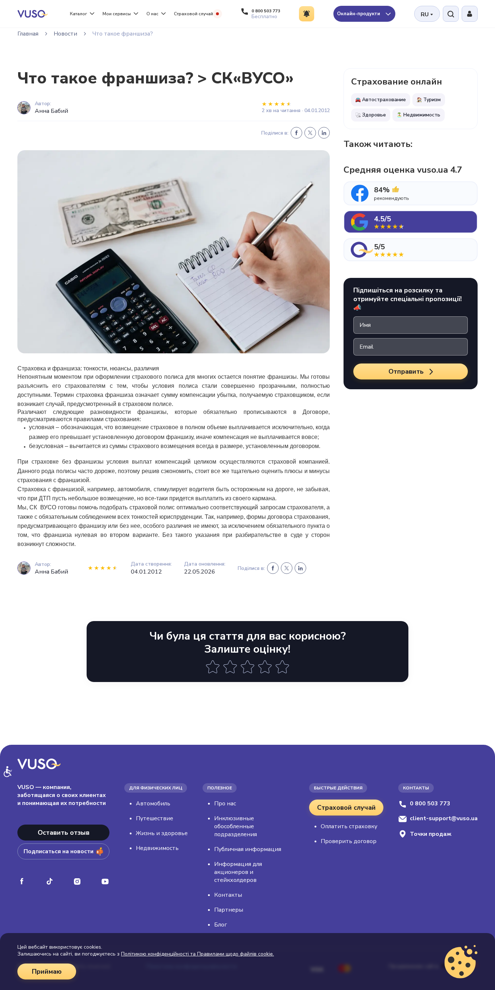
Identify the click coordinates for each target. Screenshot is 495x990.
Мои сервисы (117, 14)
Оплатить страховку (349, 826)
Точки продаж (431, 834)
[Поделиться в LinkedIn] (324, 133)
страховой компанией (298, 462)
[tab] (411, 193)
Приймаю (47, 971)
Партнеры (228, 910)
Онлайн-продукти (359, 14)
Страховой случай (193, 14)
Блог (220, 925)
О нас (152, 14)
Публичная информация (247, 849)
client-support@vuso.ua (444, 818)
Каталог (78, 14)
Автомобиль (153, 804)
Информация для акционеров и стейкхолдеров (238, 872)
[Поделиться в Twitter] (310, 133)
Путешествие (154, 818)
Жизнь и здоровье (162, 833)
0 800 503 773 (430, 804)
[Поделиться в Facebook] (296, 133)
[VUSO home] (32, 13)
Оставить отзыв (64, 832)
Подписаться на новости (58, 851)
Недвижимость (157, 848)
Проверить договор (349, 841)
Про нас (225, 804)
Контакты (228, 895)
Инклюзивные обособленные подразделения (235, 826)
